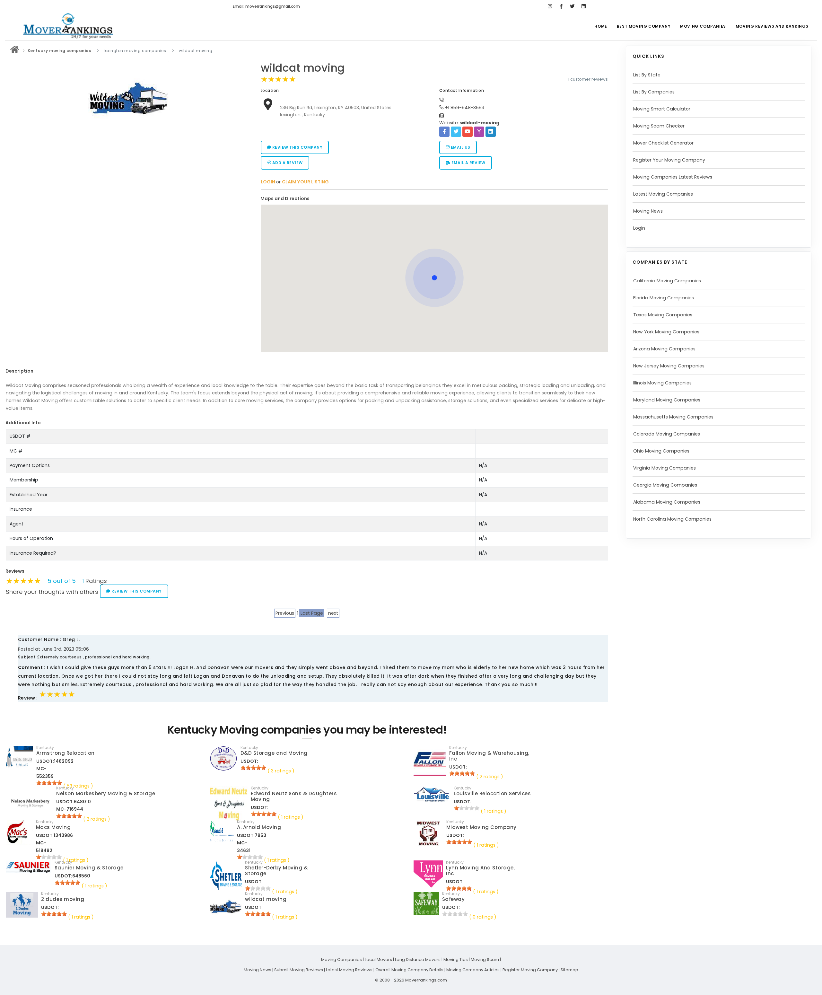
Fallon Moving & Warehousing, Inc (489, 756)
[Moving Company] (14, 50)
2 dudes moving (62, 899)
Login (639, 228)
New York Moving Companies (666, 332)
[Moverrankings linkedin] (583, 6)
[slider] (278, 79)
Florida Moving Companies (663, 298)
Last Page (312, 613)
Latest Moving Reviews (349, 970)
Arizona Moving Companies (664, 349)
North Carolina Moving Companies (672, 519)
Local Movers (378, 959)
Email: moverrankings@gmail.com (266, 6)
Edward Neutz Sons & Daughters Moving (294, 796)
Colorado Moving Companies (666, 434)
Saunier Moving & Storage (89, 867)
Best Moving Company (643, 26)
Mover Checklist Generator (663, 143)
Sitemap (569, 970)
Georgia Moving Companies (665, 485)
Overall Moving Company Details (409, 970)
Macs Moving (53, 827)
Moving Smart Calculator (661, 109)
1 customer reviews (588, 79)
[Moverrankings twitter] (572, 6)
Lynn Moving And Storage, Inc (480, 870)
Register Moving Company (530, 970)
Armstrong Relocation (65, 753)
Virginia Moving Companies (664, 468)
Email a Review (467, 162)
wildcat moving (303, 67)
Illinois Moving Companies (662, 383)
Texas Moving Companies (662, 315)
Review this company (296, 147)
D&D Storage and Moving (274, 753)
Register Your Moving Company (669, 160)
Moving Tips (455, 959)
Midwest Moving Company (481, 827)
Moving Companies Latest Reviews (672, 177)
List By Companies (654, 92)
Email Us (460, 147)
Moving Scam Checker (659, 126)
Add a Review (287, 162)
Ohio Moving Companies (661, 451)
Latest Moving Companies (663, 194)
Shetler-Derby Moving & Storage (276, 870)
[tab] (432, 199)
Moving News (648, 211)
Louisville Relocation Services (492, 793)
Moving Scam (485, 959)
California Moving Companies (667, 280)
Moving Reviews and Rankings (772, 26)
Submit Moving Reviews (298, 970)
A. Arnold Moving (259, 827)
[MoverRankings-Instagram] (549, 6)
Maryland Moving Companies (666, 400)
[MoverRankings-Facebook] (561, 6)
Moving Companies (703, 26)
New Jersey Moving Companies (668, 366)
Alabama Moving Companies (666, 502)
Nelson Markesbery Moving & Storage (105, 793)
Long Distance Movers (418, 959)
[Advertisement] (128, 190)
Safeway (453, 899)
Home (600, 26)
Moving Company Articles (473, 970)
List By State (646, 75)
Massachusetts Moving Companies (673, 417)
